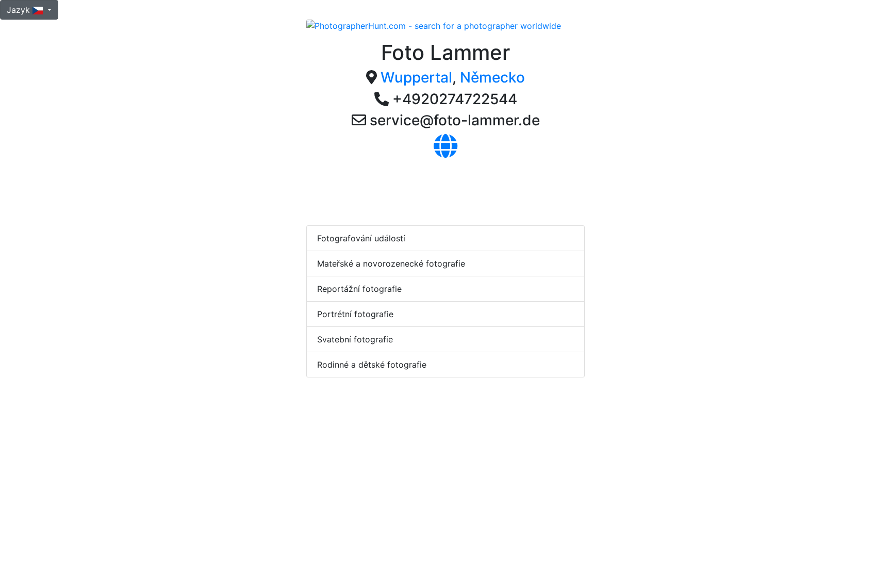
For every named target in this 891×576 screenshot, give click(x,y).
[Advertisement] (494, 190)
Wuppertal (416, 77)
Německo (492, 77)
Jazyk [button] (19, 10)
